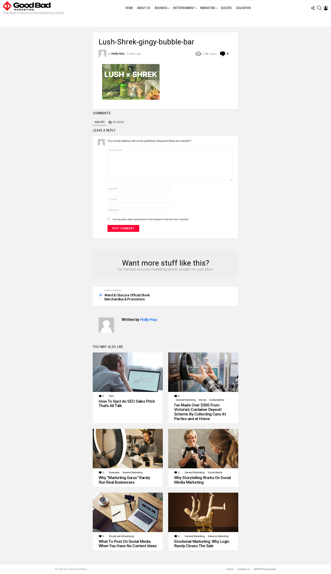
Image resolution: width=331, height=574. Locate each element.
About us (143, 8)
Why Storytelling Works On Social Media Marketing (202, 480)
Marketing (207, 8)
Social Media (215, 472)
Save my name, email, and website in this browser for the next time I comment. (150, 219)
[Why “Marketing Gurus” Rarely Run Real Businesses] (128, 448)
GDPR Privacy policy (265, 569)
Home (129, 8)
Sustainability (216, 399)
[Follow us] (313, 8)
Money (202, 399)
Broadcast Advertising (121, 536)
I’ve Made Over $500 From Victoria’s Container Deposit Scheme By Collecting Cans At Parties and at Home (200, 412)
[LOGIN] (326, 8)
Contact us (244, 569)
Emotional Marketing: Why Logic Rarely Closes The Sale (201, 543)
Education (243, 8)
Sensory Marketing (218, 536)
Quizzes (226, 8)
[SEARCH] (319, 8)
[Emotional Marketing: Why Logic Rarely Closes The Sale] (203, 512)
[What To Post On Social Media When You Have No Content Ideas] (128, 512)
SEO (111, 396)
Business (161, 8)
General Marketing (186, 399)
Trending (166, 21)
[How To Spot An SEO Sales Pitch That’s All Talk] (128, 372)
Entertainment (184, 8)
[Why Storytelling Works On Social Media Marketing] (203, 448)
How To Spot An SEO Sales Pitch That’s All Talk (127, 403)
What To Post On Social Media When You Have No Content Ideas (127, 543)
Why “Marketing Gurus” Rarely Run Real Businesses (124, 480)
